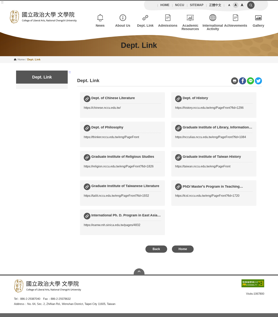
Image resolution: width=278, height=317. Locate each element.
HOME (164, 5)
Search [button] (251, 5)
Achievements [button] (235, 25)
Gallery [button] (258, 25)
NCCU (179, 5)
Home (21, 59)
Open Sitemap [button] (139, 271)
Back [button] (156, 249)
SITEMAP (196, 5)
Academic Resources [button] (190, 27)
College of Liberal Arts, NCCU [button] (12, 12)
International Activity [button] (213, 27)
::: (69, 72)
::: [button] (2, 2)
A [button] (229, 5)
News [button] (100, 25)
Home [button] (183, 249)
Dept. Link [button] (145, 25)
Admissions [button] (167, 25)
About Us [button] (122, 25)
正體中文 (215, 5)
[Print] (234, 80)
